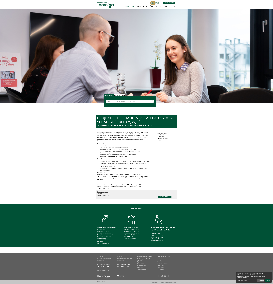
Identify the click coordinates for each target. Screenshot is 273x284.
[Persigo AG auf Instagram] (162, 276)
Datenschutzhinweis (241, 277)
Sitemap (154, 282)
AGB (167, 282)
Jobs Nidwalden (141, 261)
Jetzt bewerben (164, 196)
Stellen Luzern (161, 265)
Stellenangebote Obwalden (144, 259)
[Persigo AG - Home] (105, 4)
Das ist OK (267, 280)
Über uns (153, 6)
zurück (99, 202)
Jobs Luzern (161, 259)
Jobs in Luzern (161, 267)
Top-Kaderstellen (141, 269)
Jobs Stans (140, 267)
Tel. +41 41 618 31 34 (103, 195)
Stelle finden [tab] (109, 95)
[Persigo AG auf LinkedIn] (169, 276)
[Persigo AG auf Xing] (165, 276)
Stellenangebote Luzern (164, 256)
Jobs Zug (160, 261)
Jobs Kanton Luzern (163, 263)
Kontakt (172, 6)
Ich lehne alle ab (260, 280)
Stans (166, 2)
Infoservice (163, 6)
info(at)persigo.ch (103, 270)
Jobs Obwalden (141, 263)
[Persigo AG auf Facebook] (158, 276)
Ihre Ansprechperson (102, 192)
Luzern (172, 2)
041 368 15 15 (123, 267)
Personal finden (142, 6)
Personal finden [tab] (119, 95)
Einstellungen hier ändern (242, 280)
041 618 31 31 (103, 267)
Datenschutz (172, 282)
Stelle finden (129, 6)
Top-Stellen (161, 269)
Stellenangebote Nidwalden (144, 256)
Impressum (161, 282)
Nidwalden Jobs (141, 265)
